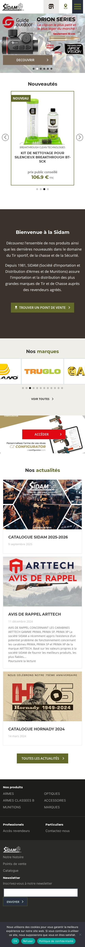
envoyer (13, 902)
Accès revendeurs (16, 831)
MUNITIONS (12, 807)
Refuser (28, 941)
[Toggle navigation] (77, 7)
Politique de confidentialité (56, 941)
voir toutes (40, 399)
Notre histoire (13, 857)
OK (15, 941)
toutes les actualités (40, 758)
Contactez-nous (57, 831)
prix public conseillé (42, 175)
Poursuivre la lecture (22, 661)
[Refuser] (80, 934)
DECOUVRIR (25, 60)
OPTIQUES (52, 794)
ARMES (8, 794)
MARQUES (52, 807)
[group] (42, 371)
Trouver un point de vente (42, 307)
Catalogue (10, 870)
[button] (34, 69)
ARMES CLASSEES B (18, 800)
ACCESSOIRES (55, 800)
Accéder (42, 434)
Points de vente (14, 864)
